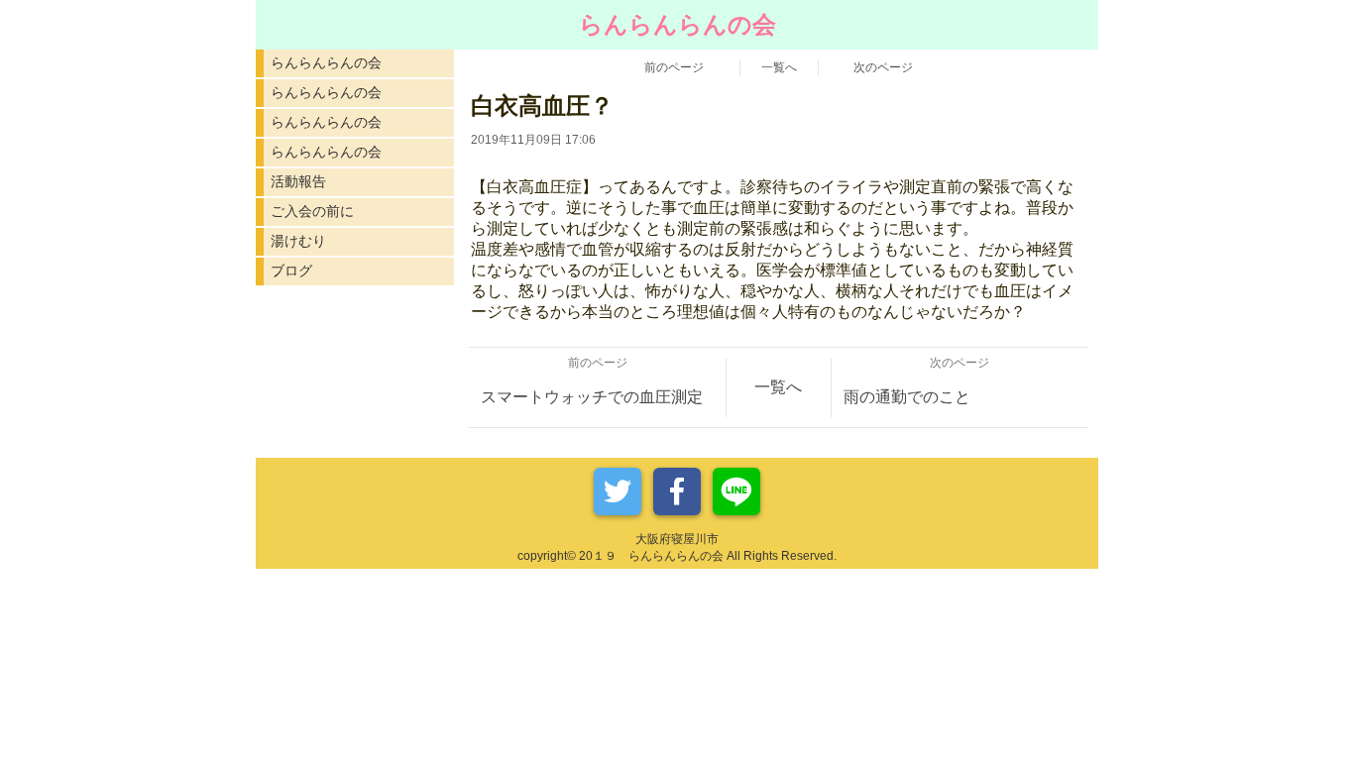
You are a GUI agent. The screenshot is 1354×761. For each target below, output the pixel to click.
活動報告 (298, 181)
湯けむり (298, 241)
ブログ (291, 270)
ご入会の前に (312, 211)
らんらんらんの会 (326, 62)
